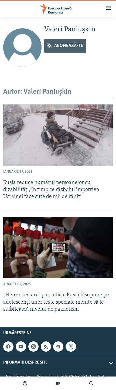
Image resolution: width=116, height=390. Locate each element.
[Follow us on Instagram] (33, 346)
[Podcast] (25, 383)
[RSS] (46, 346)
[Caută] (91, 383)
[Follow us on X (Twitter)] (71, 346)
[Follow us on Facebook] (8, 346)
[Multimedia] (58, 383)
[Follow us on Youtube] (21, 346)
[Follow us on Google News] (58, 346)
